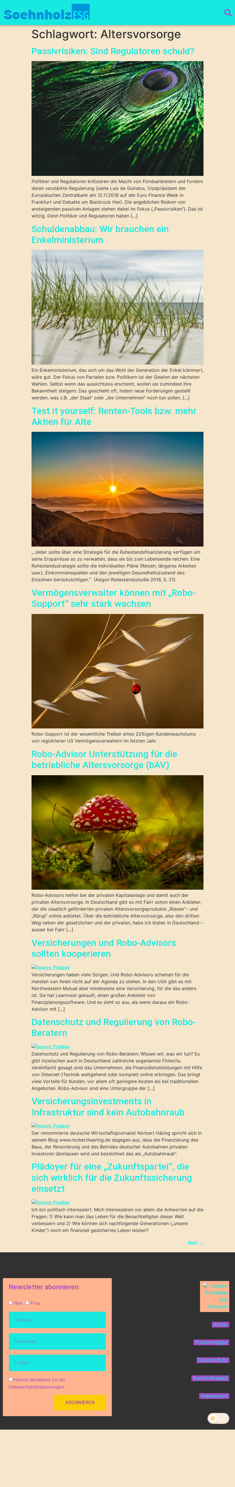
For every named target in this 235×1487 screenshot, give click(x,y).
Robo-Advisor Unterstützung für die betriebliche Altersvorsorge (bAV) (104, 759)
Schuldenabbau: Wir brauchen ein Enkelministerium (100, 234)
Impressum (214, 1396)
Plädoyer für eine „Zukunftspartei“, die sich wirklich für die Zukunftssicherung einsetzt (112, 1177)
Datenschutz (213, 1360)
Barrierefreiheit (210, 1378)
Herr (18, 1303)
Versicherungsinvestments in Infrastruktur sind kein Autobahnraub (108, 1106)
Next (195, 1243)
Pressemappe (211, 1342)
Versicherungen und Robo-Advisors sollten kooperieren (104, 948)
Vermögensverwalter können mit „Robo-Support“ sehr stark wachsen (113, 598)
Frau (35, 1303)
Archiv (221, 1324)
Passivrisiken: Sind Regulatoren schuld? (113, 51)
